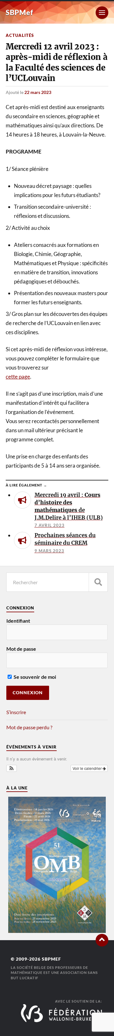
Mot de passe (21, 649)
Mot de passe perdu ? (29, 727)
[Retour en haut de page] (102, 940)
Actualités (20, 35)
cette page (18, 376)
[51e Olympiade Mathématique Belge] (56, 931)
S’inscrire (16, 712)
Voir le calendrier (88, 768)
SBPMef (19, 12)
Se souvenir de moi (34, 677)
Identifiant (18, 621)
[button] (11, 768)
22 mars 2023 (37, 92)
